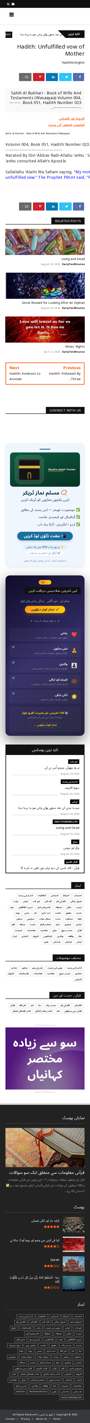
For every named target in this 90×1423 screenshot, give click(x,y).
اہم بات (74, 761)
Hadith (20, 1391)
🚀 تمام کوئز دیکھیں (45, 609)
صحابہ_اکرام (45, 924)
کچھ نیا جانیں (67, 15)
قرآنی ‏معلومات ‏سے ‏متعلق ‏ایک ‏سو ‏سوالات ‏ (46, 1172)
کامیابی (24, 936)
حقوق (68, 913)
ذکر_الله (22, 1005)
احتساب (78, 895)
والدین (60, 936)
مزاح (75, 842)
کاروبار (36, 936)
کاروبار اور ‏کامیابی (72, 118)
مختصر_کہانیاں (38, 1380)
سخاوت (69, 919)
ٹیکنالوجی (47, 936)
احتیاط (66, 895)
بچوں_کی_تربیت (55, 968)
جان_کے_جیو (37, 968)
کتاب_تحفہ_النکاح (43, 1011)
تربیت (79, 907)
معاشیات (31, 930)
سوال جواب (45, 919)
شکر (58, 924)
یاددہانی (57, 942)
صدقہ (22, 924)
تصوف (58, 907)
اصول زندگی (76, 901)
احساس (55, 895)
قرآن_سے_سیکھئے (73, 1011)
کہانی (75, 801)
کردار (14, 936)
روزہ (18, 913)
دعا (39, 1005)
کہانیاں (68, 942)
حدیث (79, 913)
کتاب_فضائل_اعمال (21, 1011)
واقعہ (71, 936)
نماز (80, 936)
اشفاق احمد (76, 1322)
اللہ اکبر (48, 901)
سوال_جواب (27, 1357)
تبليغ (14, 1328)
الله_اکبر (78, 1005)
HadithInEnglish (18, 34)
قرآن (79, 930)
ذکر (35, 913)
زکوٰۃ (80, 919)
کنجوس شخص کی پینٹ (66, 124)
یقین (46, 942)
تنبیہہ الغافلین (25, 907)
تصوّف (47, 1333)
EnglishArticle (38, 1391)
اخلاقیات (42, 895)
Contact (10, 1419)
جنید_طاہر (20, 1339)
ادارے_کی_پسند (70, 781)
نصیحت (18, 930)
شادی (79, 924)
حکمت (58, 913)
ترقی (69, 907)
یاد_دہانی (77, 1391)
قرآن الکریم (72, 862)
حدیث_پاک (51, 1005)
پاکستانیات (24, 973)
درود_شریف (15, 1345)
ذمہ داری (46, 913)
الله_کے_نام (61, 901)
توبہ (12, 907)
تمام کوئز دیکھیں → (45, 725)
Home (57, 1419)
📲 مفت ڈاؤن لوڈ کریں (45, 536)
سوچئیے (31, 919)
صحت (32, 924)
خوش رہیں (30, 1345)
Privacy (25, 1419)
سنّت (58, 919)
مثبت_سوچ (67, 930)
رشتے (26, 913)
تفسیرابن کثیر (44, 907)
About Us (41, 1419)
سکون (19, 919)
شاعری (67, 924)
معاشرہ (44, 930)
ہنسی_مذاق (21, 1386)
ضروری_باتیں (75, 1368)
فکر (13, 924)
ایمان (25, 901)
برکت (16, 901)
